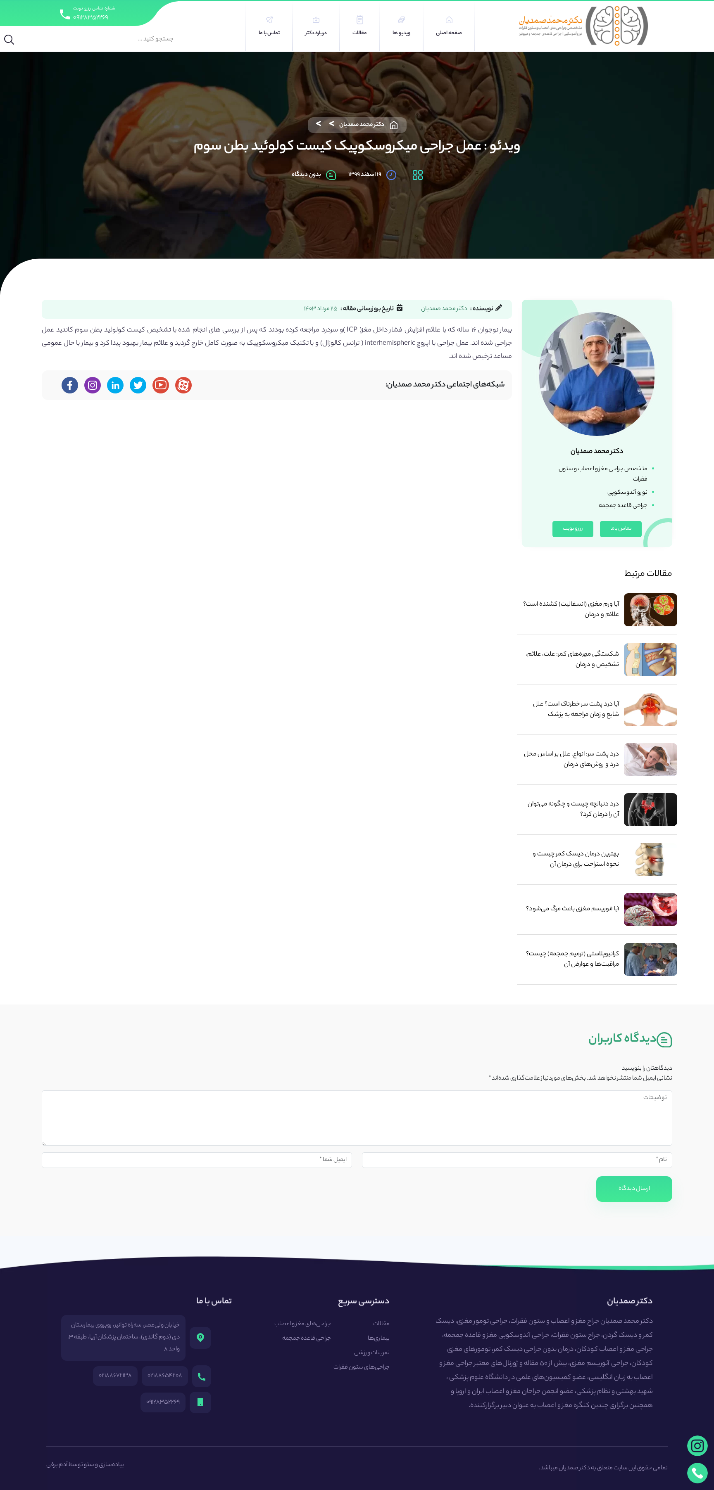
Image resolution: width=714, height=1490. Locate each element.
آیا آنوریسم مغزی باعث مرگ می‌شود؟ (572, 909)
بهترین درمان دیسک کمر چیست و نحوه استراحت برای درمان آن (576, 859)
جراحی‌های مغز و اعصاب (302, 1324)
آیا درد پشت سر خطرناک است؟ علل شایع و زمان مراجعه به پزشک (576, 709)
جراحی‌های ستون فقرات (361, 1368)
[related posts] (650, 609)
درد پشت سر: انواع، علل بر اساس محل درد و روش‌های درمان (571, 759)
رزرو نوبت (573, 528)
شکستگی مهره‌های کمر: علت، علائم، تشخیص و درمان (572, 659)
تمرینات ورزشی (372, 1353)
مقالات (381, 1324)
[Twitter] (138, 385)
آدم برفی (56, 1465)
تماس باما (620, 528)
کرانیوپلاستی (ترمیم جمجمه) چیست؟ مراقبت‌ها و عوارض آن (572, 959)
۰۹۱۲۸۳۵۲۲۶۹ (90, 18)
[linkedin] (115, 385)
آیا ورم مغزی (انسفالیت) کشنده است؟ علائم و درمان (571, 609)
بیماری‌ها (379, 1339)
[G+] (160, 385)
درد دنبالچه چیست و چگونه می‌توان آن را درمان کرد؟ (573, 809)
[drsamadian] (92, 385)
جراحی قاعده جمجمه (306, 1339)
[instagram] (697, 1446)
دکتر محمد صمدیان (361, 125)
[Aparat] (183, 385)
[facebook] (69, 385)
